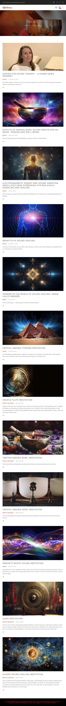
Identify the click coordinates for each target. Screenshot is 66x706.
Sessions (10, 403)
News (4, 79)
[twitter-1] (54, 2)
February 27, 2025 (13, 135)
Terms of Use (35, 701)
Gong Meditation (13, 619)
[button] (56, 7)
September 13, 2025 (13, 79)
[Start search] (50, 2)
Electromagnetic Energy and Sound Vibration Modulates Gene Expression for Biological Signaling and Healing (30, 185)
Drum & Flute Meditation (17, 400)
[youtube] (62, 2)
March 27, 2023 (12, 566)
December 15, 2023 (13, 244)
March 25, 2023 (19, 622)
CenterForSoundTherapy (11, 701)
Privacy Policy (45, 701)
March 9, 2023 (19, 677)
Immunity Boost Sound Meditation (23, 563)
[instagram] (57, 2)
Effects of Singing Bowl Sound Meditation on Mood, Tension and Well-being (30, 131)
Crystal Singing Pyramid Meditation (24, 348)
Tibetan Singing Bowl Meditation (22, 458)
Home (26, 25)
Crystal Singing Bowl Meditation (22, 509)
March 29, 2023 (12, 351)
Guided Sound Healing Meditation (23, 674)
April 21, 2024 (12, 191)
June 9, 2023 (12, 299)
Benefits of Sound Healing (19, 241)
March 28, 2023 (19, 461)
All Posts (33, 25)
